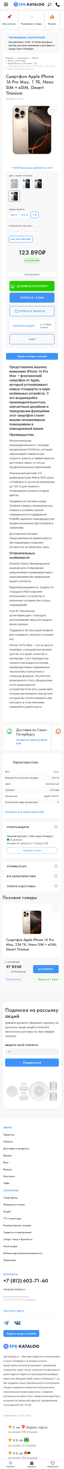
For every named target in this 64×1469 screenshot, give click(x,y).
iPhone (35, 58)
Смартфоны (23, 58)
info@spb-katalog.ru (14, 1289)
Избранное (52, 1466)
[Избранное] (52, 112)
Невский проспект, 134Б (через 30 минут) (30, 836)
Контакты (9, 1176)
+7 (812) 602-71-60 (25, 1281)
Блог (6, 1162)
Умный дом (9, 1260)
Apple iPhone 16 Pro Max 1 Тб (22, 63)
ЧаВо (6, 1183)
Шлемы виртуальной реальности (22, 1253)
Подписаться (32, 1062)
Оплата (8, 1141)
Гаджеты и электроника (17, 1232)
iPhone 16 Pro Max (17, 60)
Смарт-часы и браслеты (17, 1239)
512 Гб (25, 215)
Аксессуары (10, 1246)
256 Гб (14, 215)
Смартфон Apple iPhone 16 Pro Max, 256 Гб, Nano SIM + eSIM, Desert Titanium (31, 944)
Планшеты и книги (14, 1204)
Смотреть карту (13, 1310)
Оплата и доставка (21, 886)
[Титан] (38, 183)
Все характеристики (21, 876)
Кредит (7, 1155)
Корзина (31, 1466)
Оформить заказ (32, 850)
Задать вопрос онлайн (32, 356)
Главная (9, 58)
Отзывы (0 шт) (17, 866)
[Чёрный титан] (14, 183)
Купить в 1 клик (48, 979)
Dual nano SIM (31, 231)
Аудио (7, 1211)
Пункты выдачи (18, 827)
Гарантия (8, 1134)
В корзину (45, 969)
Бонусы (7, 1169)
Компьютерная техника (17, 1225)
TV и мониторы (12, 1218)
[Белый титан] (26, 183)
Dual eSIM (15, 231)
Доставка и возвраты (16, 1148)
